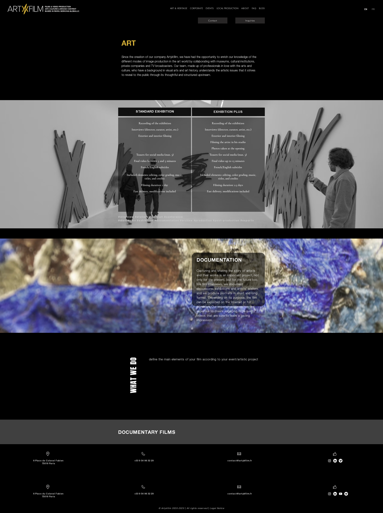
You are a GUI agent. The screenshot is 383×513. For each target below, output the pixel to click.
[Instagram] (329, 494)
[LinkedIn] (335, 494)
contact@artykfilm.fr (239, 461)
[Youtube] (340, 494)
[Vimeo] (346, 494)
